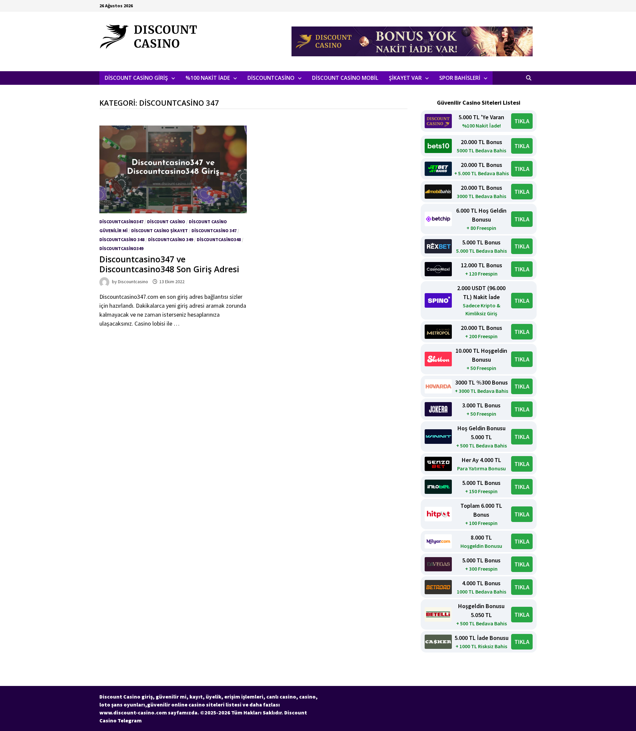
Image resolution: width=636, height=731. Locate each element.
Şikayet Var (405, 77)
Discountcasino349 (121, 248)
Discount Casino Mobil (345, 77)
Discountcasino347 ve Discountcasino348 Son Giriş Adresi (169, 264)
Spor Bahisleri (459, 77)
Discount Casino (166, 222)
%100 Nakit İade (208, 77)
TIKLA (521, 121)
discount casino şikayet (159, 231)
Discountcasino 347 (214, 231)
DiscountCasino (270, 77)
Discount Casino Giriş (136, 77)
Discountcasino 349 (170, 239)
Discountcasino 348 (121, 239)
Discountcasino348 (219, 239)
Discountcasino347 (121, 222)
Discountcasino (133, 282)
